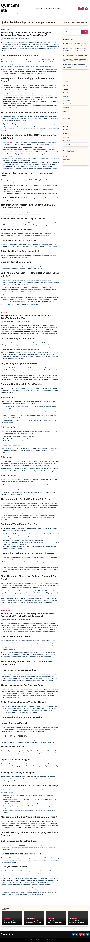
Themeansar (55, 939)
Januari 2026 (66, 100)
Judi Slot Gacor (5, 29)
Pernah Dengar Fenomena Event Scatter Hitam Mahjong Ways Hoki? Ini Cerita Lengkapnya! (12, 923)
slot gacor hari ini (67, 159)
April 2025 (66, 133)
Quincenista (7, 934)
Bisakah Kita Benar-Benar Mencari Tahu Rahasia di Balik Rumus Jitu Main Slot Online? (56, 923)
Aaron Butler (6, 38)
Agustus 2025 (66, 118)
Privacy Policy (40, 8)
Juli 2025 (65, 122)
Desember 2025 (67, 104)
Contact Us (56, 8)
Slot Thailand (73, 918)
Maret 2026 (66, 92)
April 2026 (66, 89)
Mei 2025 (65, 129)
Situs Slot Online (30, 918)
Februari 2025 (67, 141)
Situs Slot (3, 312)
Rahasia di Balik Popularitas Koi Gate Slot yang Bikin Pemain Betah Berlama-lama (77, 923)
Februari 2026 (67, 96)
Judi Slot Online (5, 610)
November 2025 (67, 107)
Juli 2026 (65, 78)
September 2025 (67, 115)
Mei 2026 (65, 85)
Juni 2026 (65, 81)
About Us (49, 8)
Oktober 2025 (66, 111)
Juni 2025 (65, 126)
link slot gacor (9, 142)
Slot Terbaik (51, 918)
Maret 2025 (66, 137)
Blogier (49, 939)
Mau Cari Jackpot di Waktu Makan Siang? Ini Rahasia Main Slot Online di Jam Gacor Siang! (34, 923)
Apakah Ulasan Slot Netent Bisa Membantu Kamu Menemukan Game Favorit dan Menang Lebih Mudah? (75, 66)
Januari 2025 (66, 144)
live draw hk (66, 162)
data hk (65, 156)
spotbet (49, 342)
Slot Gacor (22, 845)
